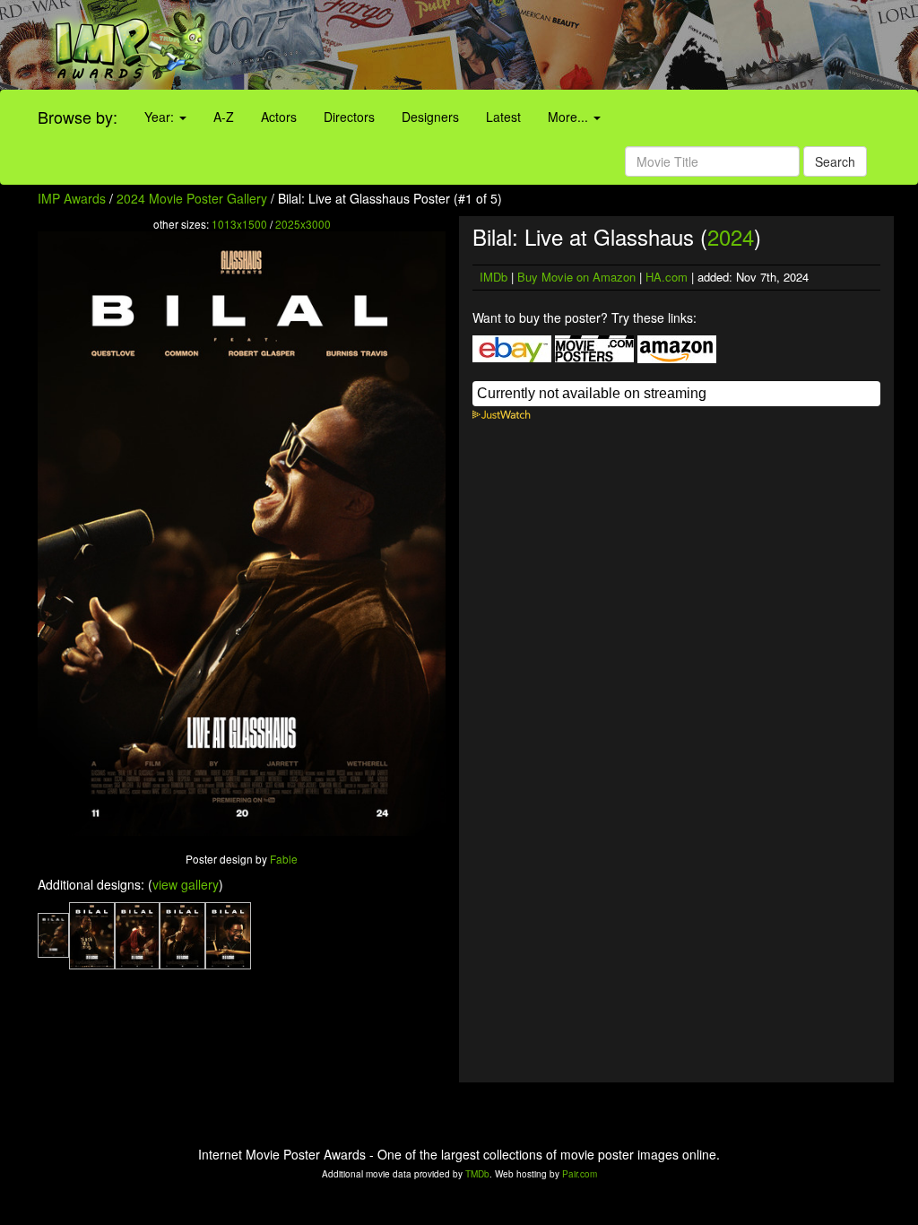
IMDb (493, 276)
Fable (284, 858)
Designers (430, 117)
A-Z (223, 117)
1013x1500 (239, 223)
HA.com (666, 276)
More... (570, 117)
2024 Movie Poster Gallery (192, 198)
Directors (349, 117)
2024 (730, 236)
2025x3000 (303, 223)
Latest (503, 117)
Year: (161, 117)
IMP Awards (72, 198)
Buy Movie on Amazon (576, 276)
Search (835, 161)
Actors (279, 117)
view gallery (185, 884)
